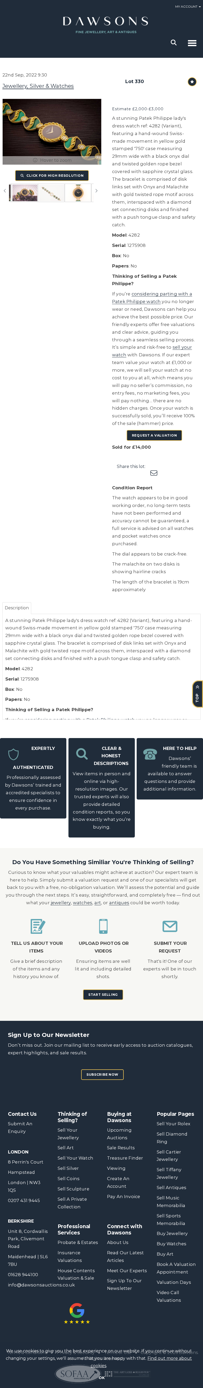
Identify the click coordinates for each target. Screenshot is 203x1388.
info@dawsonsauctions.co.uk (41, 1285)
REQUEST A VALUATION (154, 435)
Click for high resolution (55, 176)
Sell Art (66, 1147)
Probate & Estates (78, 1242)
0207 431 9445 (24, 1200)
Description (17, 607)
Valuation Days (174, 1282)
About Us (117, 1242)
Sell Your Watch (75, 1158)
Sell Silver (68, 1168)
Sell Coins (69, 1178)
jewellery (61, 902)
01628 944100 (23, 1274)
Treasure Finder (125, 1158)
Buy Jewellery (172, 1233)
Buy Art (165, 1254)
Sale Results (121, 1147)
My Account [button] (186, 6)
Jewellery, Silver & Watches (38, 86)
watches (82, 902)
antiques (119, 902)
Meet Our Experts (127, 1270)
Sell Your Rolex (173, 1123)
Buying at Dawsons (119, 1117)
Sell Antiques (172, 1187)
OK (102, 1377)
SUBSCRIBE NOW (102, 1074)
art (97, 902)
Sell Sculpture (73, 1188)
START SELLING (103, 995)
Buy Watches (172, 1243)
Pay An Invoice (123, 1196)
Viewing (116, 1168)
